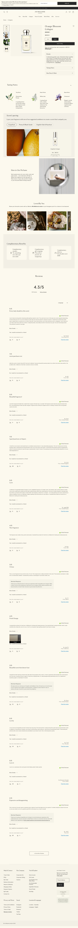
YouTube (18, 914)
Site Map (31, 891)
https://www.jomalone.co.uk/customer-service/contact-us (37, 820)
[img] (66, 12)
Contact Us (6, 894)
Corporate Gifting (20, 877)
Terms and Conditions (9, 904)
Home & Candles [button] (38, 16)
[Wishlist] (74, 26)
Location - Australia (33, 904)
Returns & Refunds (8, 884)
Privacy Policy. (6, 5)
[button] (74, 3)
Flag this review (65, 339)
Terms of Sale (7, 909)
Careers (18, 880)
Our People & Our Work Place (33, 880)
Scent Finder (32, 889)
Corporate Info (20, 875)
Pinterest (18, 909)
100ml (55, 39)
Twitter (18, 912)
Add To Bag (60, 43)
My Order (6, 880)
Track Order (7, 875)
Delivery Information (8, 882)
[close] (74, 3)
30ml (48, 39)
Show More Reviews (39, 853)
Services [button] (57, 16)
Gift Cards (31, 877)
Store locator (32, 875)
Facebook (18, 907)
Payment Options (8, 889)
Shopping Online (8, 887)
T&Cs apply (59, 875)
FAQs (5, 877)
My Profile (6, 891)
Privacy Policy (7, 907)
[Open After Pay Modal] (51, 48)
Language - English (33, 907)
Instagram (18, 904)
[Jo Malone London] (40, 12)
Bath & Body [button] (47, 16)
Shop (46, 8)
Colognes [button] (31, 16)
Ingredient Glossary (33, 887)
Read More (58, 62)
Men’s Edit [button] (25, 16)
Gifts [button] (52, 16)
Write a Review (43, 292)
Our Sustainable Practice (33, 884)
